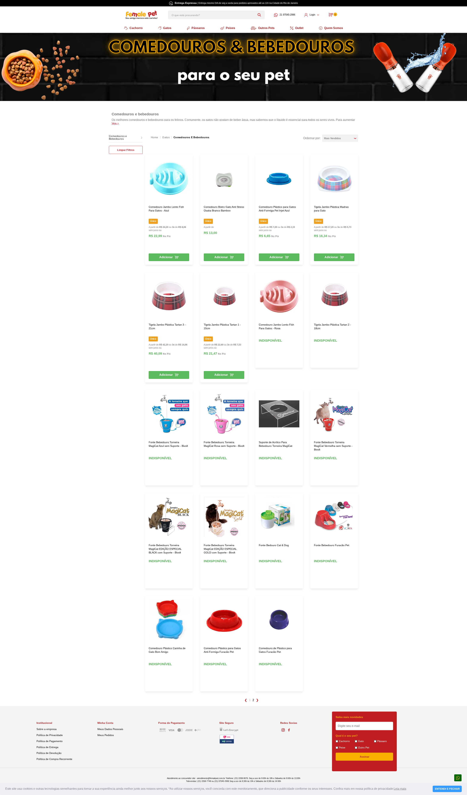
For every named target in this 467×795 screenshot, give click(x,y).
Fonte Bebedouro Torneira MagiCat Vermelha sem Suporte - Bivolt (333, 446)
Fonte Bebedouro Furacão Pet (331, 545)
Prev (245, 700)
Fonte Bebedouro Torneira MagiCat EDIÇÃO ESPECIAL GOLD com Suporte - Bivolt (220, 549)
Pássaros (198, 28)
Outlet (299, 28)
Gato (361, 741)
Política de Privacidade (49, 735)
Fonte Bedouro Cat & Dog (274, 545)
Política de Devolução (48, 753)
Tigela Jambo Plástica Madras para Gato (331, 208)
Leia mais (400, 788)
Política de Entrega (47, 747)
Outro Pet (363, 747)
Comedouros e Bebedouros (191, 137)
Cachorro (136, 28)
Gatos (167, 28)
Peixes (230, 28)
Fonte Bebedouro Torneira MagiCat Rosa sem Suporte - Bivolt (224, 444)
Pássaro (382, 741)
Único (153, 221)
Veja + (115, 123)
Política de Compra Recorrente (54, 759)
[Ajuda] (458, 777)
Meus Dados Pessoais (110, 729)
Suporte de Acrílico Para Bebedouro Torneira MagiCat (275, 444)
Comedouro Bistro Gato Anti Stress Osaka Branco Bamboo (224, 208)
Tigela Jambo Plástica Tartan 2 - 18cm (332, 326)
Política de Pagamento (49, 741)
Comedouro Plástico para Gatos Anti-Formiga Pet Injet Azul (277, 208)
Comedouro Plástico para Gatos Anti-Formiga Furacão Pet (222, 650)
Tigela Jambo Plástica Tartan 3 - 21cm (167, 326)
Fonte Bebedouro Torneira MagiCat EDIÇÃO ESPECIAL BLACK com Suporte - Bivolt (165, 549)
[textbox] (216, 15)
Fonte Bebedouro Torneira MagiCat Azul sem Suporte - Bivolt (168, 444)
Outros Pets (266, 28)
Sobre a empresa (46, 729)
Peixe (342, 747)
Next (257, 700)
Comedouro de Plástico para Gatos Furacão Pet (275, 650)
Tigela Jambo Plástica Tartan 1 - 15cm (222, 326)
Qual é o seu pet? (347, 735)
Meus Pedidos (105, 735)
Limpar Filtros (125, 149)
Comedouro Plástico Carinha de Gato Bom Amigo (167, 650)
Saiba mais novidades (349, 717)
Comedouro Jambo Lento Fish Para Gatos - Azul (166, 208)
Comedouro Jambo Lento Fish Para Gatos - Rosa (276, 326)
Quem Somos (333, 28)
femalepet (155, 137)
